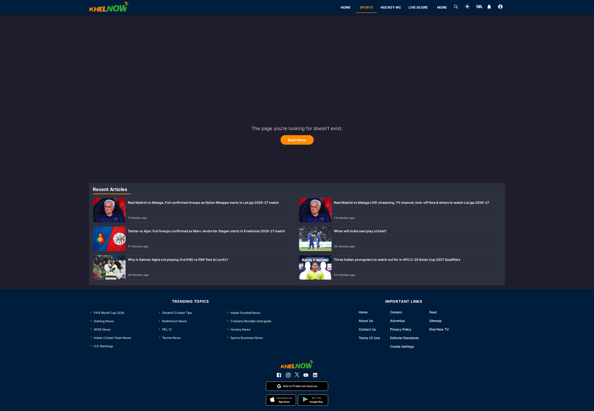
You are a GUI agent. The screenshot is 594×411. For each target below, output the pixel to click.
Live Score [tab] (418, 7)
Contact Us (367, 329)
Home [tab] (346, 7)
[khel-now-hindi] (479, 7)
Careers (396, 312)
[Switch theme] (467, 7)
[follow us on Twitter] (297, 375)
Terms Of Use (369, 338)
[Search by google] (455, 7)
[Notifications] (489, 7)
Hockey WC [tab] (391, 7)
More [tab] (442, 7)
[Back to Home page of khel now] (109, 7)
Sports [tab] (366, 7)
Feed (433, 312)
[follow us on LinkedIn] (315, 375)
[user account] (500, 7)
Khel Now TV (439, 329)
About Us (366, 321)
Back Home (297, 140)
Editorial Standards (404, 338)
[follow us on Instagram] (288, 375)
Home (363, 312)
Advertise (397, 321)
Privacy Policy (400, 329)
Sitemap (435, 321)
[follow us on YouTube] (306, 375)
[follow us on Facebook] (279, 375)
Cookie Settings (402, 346)
